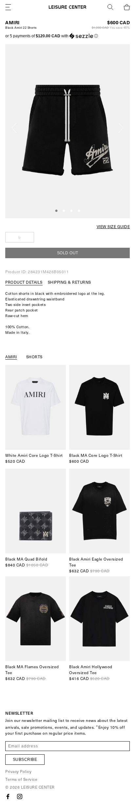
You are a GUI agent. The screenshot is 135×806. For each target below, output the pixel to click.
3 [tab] (71, 211)
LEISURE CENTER (38, 787)
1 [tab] (56, 211)
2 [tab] (64, 211)
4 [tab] (79, 211)
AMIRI (12, 22)
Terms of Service (21, 779)
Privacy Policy (18, 771)
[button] (51, 36)
